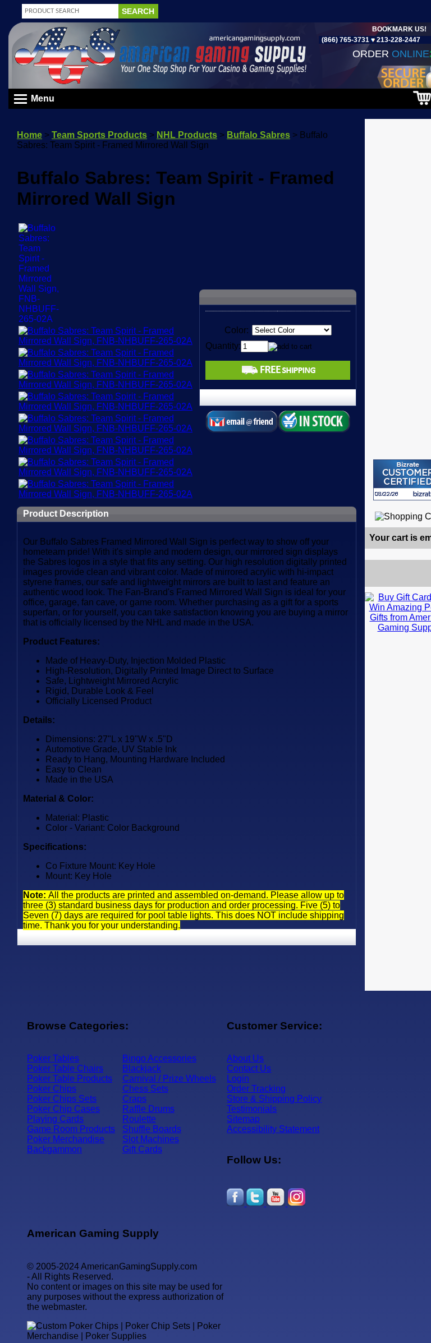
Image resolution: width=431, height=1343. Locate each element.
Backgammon (54, 1149)
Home (29, 135)
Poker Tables (53, 1058)
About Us (245, 1058)
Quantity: (223, 346)
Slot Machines (150, 1139)
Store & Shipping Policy (274, 1098)
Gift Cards (142, 1149)
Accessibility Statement (273, 1129)
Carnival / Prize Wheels (169, 1078)
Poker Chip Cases (63, 1109)
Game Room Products (71, 1129)
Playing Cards (55, 1119)
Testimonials (252, 1109)
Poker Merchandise (65, 1139)
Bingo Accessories (159, 1058)
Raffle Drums (148, 1109)
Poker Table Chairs (65, 1068)
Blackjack (141, 1068)
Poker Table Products (69, 1078)
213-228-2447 (397, 40)
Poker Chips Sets (62, 1098)
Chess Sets (145, 1088)
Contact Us (249, 1068)
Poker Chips (51, 1088)
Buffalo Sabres (258, 135)
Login (238, 1078)
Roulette (139, 1119)
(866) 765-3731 (345, 40)
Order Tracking (256, 1088)
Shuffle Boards (151, 1129)
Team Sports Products (99, 135)
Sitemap (243, 1119)
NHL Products (187, 135)
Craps (134, 1098)
